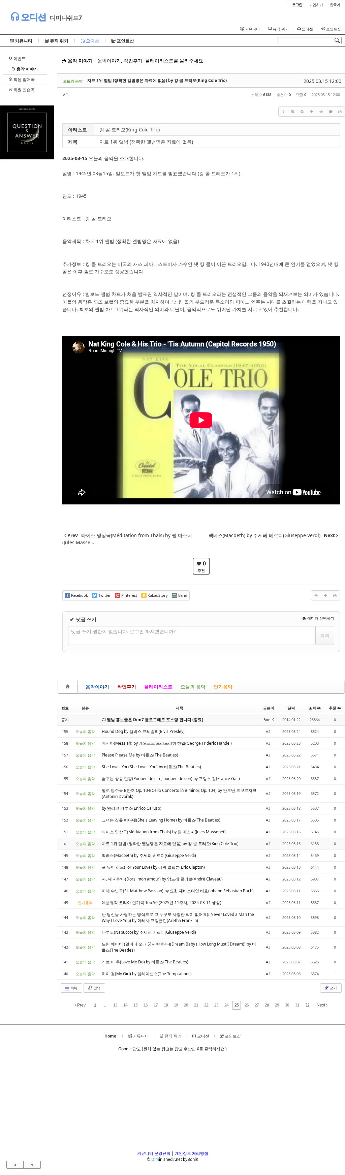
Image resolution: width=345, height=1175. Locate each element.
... (105, 1005)
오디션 (32, 16)
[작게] (302, 111)
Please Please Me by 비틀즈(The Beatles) (140, 755)
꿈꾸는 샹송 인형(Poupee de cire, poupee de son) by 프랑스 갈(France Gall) (171, 778)
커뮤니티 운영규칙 (153, 1153)
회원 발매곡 (23, 79)
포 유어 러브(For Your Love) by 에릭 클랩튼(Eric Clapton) (153, 867)
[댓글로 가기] (330, 111)
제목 (179, 707)
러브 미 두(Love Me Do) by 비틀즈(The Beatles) (145, 962)
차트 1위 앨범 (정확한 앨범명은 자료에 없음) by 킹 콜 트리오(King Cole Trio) (157, 80)
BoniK (268, 719)
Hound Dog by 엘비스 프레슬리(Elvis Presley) (143, 731)
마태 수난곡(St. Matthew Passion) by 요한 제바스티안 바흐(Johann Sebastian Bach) (178, 891)
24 (226, 1005)
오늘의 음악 (193, 686)
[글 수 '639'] (69, 686)
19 (176, 1005)
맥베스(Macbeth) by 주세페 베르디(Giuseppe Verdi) (149, 855)
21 (196, 1005)
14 (125, 1005)
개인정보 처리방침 (191, 1153)
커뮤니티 (252, 29)
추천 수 (335, 707)
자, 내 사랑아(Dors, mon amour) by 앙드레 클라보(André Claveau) (162, 879)
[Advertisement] (27, 260)
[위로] (311, 111)
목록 (73, 987)
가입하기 (316, 4)
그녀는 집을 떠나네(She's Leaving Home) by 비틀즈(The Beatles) (161, 820)
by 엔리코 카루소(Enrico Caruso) (131, 808)
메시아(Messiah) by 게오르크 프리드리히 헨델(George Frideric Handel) (167, 743)
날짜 (291, 707)
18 (166, 1005)
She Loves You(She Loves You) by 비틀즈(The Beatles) (151, 767)
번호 (65, 707)
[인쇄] (340, 111)
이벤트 (19, 58)
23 (216, 1005)
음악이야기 (97, 686)
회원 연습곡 (23, 90)
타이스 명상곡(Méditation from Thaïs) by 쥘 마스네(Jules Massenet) (164, 832)
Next (321, 1005)
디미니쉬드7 (66, 17)
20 (186, 1005)
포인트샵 (333, 29)
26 (247, 1005)
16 (146, 1005)
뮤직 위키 (280, 29)
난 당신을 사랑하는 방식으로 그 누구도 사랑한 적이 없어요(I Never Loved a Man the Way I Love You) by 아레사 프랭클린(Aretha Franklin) (178, 917)
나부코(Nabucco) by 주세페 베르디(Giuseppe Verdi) (149, 932)
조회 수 (315, 707)
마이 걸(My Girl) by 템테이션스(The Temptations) (147, 974)
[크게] (292, 111)
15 (135, 1005)
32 (307, 1005)
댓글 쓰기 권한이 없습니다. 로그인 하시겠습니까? (123, 631)
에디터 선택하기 (320, 618)
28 (267, 1005)
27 (257, 1005)
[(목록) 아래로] (321, 111)
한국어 (335, 4)
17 (156, 1005)
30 (287, 1005)
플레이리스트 (158, 686)
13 (115, 1005)
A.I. (66, 94)
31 (297, 1005)
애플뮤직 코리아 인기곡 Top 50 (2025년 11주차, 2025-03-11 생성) (161, 902)
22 (206, 1005)
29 (277, 1005)
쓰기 (333, 987)
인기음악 (223, 686)
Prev (81, 1005)
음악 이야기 (26, 69)
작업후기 (126, 686)
